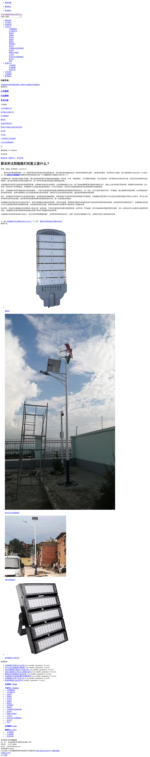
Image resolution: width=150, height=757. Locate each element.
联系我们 (8, 10)
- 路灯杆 (8, 707)
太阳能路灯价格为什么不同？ (15, 665)
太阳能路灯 (13, 29)
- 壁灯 (7, 722)
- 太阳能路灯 (10, 690)
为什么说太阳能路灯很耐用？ (15, 667)
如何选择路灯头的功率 (13, 680)
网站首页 (8, 20)
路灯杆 (11, 46)
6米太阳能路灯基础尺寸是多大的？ (17, 670)
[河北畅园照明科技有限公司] (11, 14)
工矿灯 (11, 55)
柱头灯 (11, 59)
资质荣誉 (8, 25)
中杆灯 (3, 135)
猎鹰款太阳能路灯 (33, 85)
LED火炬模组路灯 (7, 142)
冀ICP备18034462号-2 (44, 751)
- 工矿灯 (8, 716)
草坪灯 (11, 37)
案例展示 (8, 6)
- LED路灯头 (10, 692)
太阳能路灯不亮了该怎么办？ (15, 678)
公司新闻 (12, 65)
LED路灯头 (13, 31)
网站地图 (8, 2)
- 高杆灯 (8, 694)
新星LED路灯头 (21, 85)
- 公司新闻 (9, 732)
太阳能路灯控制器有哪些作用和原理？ (19, 676)
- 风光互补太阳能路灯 (13, 718)
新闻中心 (8, 63)
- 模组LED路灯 (11, 714)
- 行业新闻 (9, 734)
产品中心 (8, 27)
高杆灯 (11, 33)
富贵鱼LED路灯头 (7, 112)
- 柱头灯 (8, 720)
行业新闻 (12, 67)
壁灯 (10, 61)
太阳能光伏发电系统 (16, 48)
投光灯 (11, 50)
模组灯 (3, 120)
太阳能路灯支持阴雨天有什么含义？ (20, 221)
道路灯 (11, 40)
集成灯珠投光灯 (6, 123)
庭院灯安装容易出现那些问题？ (51, 221)
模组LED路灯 (14, 52)
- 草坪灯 (8, 699)
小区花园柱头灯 (6, 108)
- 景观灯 (8, 696)
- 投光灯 (8, 711)
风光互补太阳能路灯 (16, 57)
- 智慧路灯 (9, 705)
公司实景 (8, 72)
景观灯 (11, 35)
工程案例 (8, 74)
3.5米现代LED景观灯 (8, 138)
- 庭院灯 (8, 703)
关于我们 (8, 22)
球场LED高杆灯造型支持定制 (11, 127)
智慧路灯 (12, 44)
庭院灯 (11, 42)
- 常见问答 (9, 736)
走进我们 (11, 684)
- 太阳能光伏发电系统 (13, 709)
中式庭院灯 (5, 116)
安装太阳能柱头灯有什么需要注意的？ (19, 672)
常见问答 (12, 70)
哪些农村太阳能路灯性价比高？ (16, 674)
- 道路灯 (8, 701)
